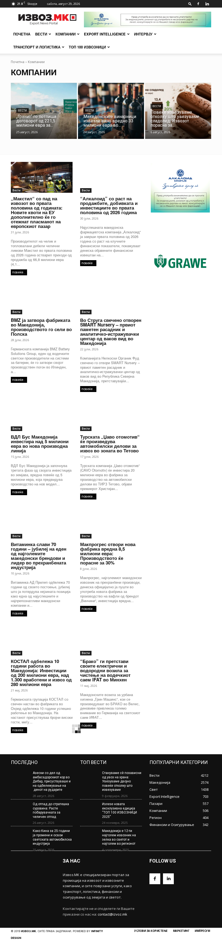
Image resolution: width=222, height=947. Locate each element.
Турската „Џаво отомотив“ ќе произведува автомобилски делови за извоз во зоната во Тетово (110, 443)
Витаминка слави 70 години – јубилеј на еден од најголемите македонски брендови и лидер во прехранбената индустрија (38, 555)
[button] (190, 4)
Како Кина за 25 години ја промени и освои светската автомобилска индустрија (52, 837)
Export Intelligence (105, 34)
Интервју (143, 34)
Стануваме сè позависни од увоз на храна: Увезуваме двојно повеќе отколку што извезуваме (121, 781)
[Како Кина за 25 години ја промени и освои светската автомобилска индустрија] (20, 836)
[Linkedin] (207, 4)
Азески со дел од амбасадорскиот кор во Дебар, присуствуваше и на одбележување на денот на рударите (52, 781)
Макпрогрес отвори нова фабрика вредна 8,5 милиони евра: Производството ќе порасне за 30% (107, 553)
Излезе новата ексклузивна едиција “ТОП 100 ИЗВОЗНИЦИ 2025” (119, 810)
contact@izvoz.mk (112, 914)
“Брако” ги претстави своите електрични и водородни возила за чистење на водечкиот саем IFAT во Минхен (105, 670)
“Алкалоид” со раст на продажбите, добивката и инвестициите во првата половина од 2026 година (109, 205)
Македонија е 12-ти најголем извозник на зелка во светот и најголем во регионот (119, 837)
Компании (66, 34)
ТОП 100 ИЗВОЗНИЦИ (87, 47)
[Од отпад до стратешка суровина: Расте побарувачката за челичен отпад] (20, 809)
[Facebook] (198, 4)
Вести (41, 34)
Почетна (17, 62)
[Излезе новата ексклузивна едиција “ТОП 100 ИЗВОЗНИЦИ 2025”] (89, 809)
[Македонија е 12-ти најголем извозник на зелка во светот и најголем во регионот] (89, 836)
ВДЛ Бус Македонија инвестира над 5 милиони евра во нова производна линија (39, 443)
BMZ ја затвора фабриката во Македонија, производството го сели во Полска (41, 327)
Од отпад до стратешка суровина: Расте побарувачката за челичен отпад (51, 810)
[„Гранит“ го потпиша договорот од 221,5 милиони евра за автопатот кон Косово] (44, 111)
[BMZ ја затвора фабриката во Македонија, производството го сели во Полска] (42, 298)
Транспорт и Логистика (36, 47)
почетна (21, 34)
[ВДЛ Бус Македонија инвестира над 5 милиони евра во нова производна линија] (42, 415)
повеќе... (19, 272)
